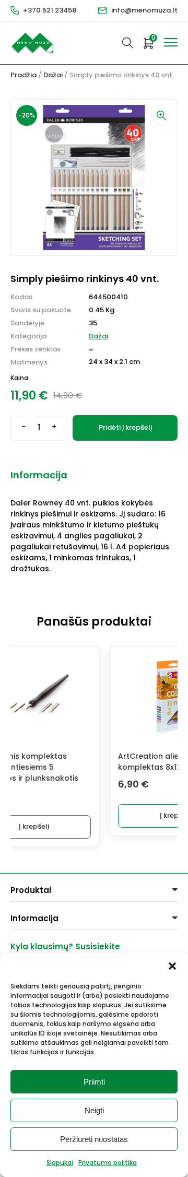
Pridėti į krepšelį (125, 427)
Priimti (94, 1081)
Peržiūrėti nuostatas (94, 1139)
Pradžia (23, 75)
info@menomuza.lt (144, 10)
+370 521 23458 (49, 10)
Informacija (38, 474)
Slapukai (59, 1162)
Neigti (94, 1110)
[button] (172, 966)
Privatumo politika (107, 1162)
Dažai (53, 75)
